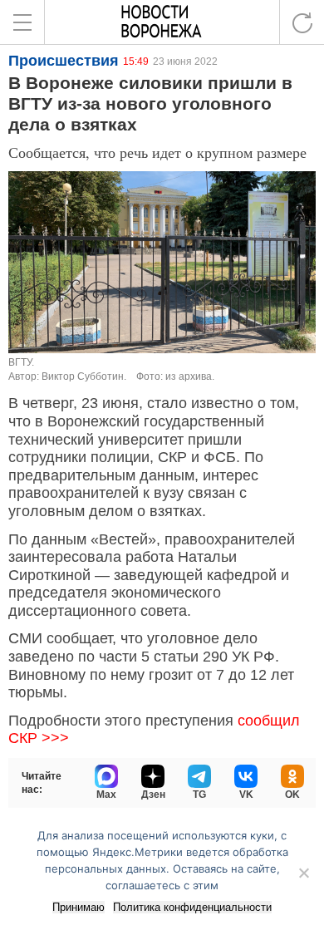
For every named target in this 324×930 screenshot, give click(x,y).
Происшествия (63, 60)
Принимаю (78, 907)
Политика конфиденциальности (192, 907)
